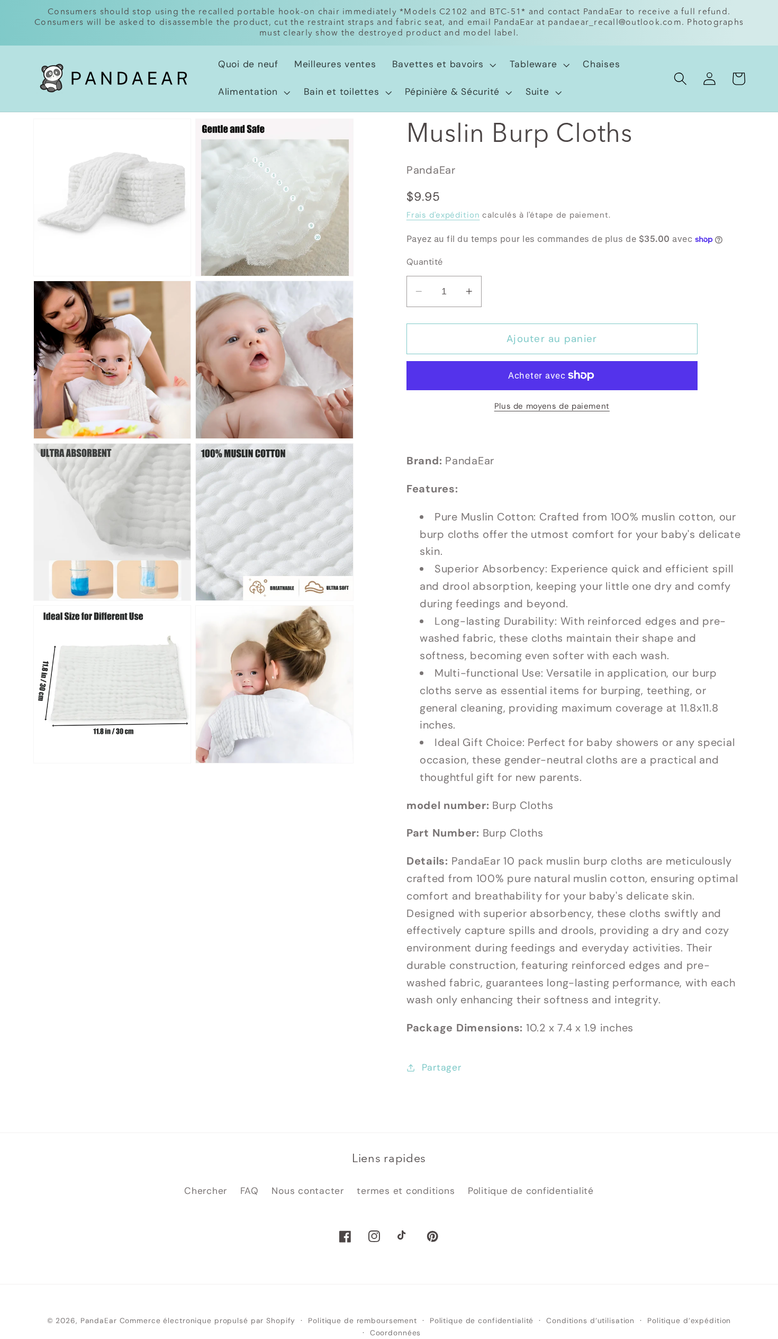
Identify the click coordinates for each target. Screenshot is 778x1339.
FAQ (249, 1191)
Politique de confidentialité (531, 1191)
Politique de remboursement (362, 1320)
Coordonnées (395, 1332)
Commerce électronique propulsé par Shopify (208, 1320)
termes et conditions (406, 1191)
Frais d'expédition (443, 215)
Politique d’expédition (689, 1320)
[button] (443, 64)
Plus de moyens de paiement (552, 406)
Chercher (205, 1191)
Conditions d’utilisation (590, 1320)
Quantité (424, 261)
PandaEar (98, 1320)
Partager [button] (442, 1067)
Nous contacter (308, 1191)
